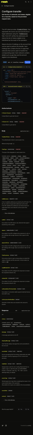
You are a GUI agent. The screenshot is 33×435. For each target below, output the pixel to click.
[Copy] (23, 62)
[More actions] (31, 2)
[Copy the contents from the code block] (27, 67)
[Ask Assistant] (29, 67)
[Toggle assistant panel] (28, 2)
